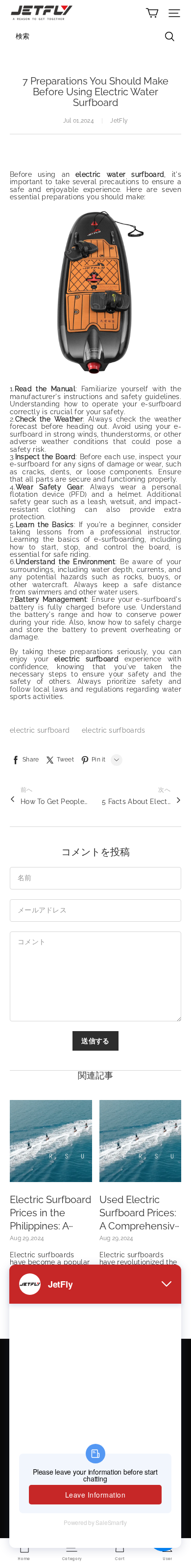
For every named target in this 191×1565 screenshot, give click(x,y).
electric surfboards (113, 730)
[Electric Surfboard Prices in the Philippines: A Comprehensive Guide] (51, 1141)
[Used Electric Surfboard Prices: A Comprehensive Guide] (140, 1141)
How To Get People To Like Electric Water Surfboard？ (55, 801)
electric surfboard (41, 730)
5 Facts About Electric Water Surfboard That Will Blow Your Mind (136, 801)
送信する (95, 1041)
